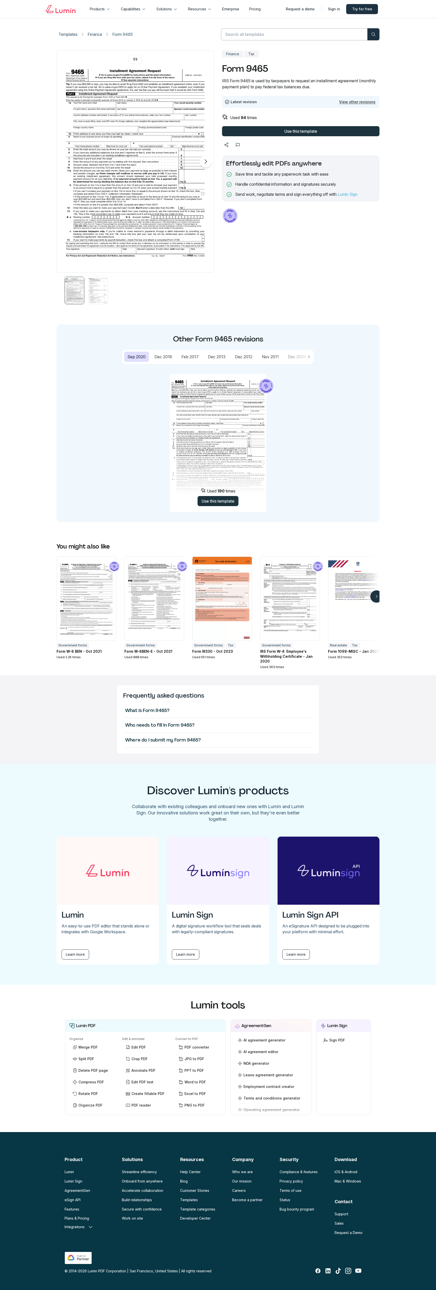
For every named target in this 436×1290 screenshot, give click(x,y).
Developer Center (195, 1218)
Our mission (241, 1181)
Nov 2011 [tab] (270, 356)
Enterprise (230, 9)
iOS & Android (346, 1172)
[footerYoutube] (358, 1271)
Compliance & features (299, 1172)
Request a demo (300, 9)
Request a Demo (349, 1232)
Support (341, 1214)
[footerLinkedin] (328, 1271)
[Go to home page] (60, 9)
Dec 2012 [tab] (243, 356)
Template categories (197, 1209)
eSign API (72, 1200)
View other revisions (357, 102)
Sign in (334, 9)
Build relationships (137, 1200)
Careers (239, 1190)
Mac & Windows (348, 1181)
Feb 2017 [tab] (190, 356)
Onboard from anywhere (142, 1181)
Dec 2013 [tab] (217, 356)
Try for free (362, 9)
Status (285, 1200)
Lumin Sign (348, 194)
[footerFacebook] (318, 1271)
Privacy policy (291, 1181)
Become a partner (247, 1200)
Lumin (69, 1172)
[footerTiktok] (338, 1271)
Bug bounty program (297, 1209)
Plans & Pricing (77, 1218)
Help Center (190, 1172)
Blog (184, 1181)
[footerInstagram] (348, 1271)
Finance (95, 34)
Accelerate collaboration (142, 1190)
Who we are (242, 1172)
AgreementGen (77, 1190)
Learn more (75, 954)
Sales (339, 1223)
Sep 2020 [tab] (136, 356)
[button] (74, 290)
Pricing (255, 9)
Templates (68, 34)
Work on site (132, 1218)
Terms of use (291, 1190)
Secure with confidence (142, 1209)
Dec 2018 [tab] (163, 356)
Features (72, 1209)
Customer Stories (194, 1190)
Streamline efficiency (139, 1172)
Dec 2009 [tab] (297, 356)
